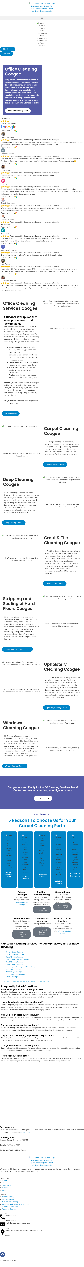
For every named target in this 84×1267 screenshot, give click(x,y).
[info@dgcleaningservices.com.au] (2, 1224)
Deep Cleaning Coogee (14, 957)
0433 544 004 (10, 1215)
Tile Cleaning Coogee (13, 969)
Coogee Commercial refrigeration (21, 934)
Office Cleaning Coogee (14, 964)
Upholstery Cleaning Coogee (16, 972)
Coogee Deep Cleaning (14, 952)
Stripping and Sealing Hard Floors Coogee (21, 967)
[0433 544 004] (2, 1216)
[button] (42, 18)
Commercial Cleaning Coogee (42, 932)
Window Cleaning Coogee (15, 974)
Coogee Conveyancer (42, 909)
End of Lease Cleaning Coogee (17, 959)
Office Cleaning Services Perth (62, 907)
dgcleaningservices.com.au (25, 1260)
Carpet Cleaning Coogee (15, 954)
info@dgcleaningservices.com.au (17, 1223)
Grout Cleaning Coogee (14, 962)
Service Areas (25, 1132)
